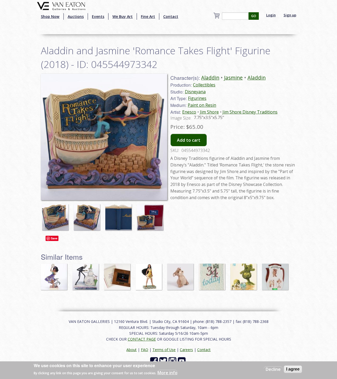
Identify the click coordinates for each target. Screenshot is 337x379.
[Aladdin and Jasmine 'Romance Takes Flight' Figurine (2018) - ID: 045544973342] (56, 215)
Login (271, 15)
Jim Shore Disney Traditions (249, 112)
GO (253, 16)
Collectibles (204, 85)
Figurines (197, 98)
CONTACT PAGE (142, 339)
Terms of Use (164, 349)
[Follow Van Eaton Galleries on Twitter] (163, 360)
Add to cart (188, 140)
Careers (186, 349)
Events (98, 16)
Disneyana (195, 92)
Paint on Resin (202, 105)
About (131, 349)
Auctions (76, 16)
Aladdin (210, 77)
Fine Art (148, 16)
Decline (273, 369)
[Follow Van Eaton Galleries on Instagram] (173, 360)
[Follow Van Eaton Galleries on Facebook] (154, 360)
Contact (170, 16)
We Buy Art (122, 16)
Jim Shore (209, 112)
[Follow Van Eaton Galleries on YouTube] (182, 360)
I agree (293, 369)
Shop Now (50, 16)
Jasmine (233, 77)
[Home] (61, 5)
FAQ (144, 349)
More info (167, 373)
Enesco (189, 112)
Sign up (290, 15)
